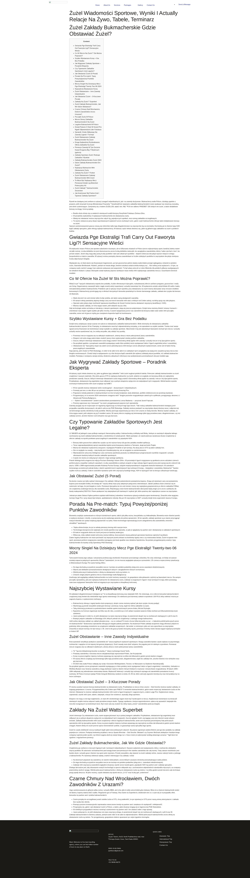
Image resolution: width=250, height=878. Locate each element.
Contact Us (151, 5)
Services (117, 5)
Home (97, 5)
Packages (127, 5)
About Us (107, 5)
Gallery (140, 5)
